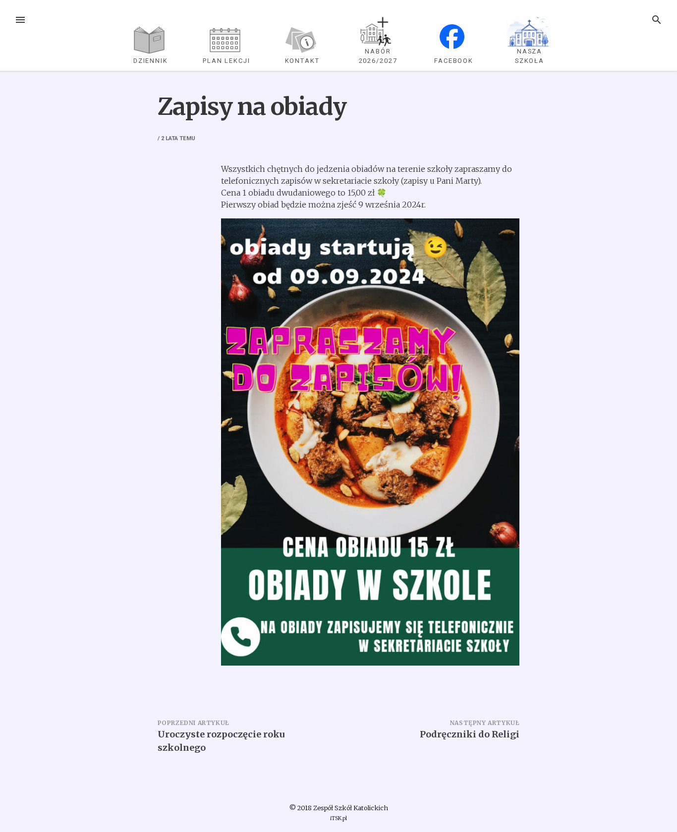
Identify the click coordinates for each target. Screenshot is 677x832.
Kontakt (302, 60)
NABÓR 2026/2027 (378, 56)
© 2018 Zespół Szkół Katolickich (338, 808)
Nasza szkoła (530, 56)
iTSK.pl (338, 818)
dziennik (150, 60)
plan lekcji (226, 60)
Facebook (453, 60)
